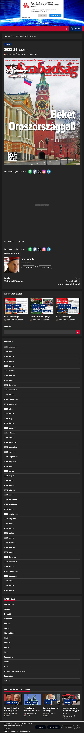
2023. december (10, 500)
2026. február (9, 375)
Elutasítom (54, 727)
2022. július (8, 581)
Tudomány (8, 676)
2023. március (9, 542)
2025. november (10, 390)
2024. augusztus (10, 461)
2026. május (9, 361)
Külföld (9, 311)
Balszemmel (9, 604)
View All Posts (44, 267)
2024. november (10, 447)
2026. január (9, 380)
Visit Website (29, 267)
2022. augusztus (10, 576)
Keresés (7, 326)
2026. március (9, 371)
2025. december (10, 385)
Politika (21, 311)
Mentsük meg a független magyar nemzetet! (70, 710)
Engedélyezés (55, 15)
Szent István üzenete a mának (32, 709)
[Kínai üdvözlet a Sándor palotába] (13, 699)
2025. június (9, 414)
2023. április (9, 538)
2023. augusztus (10, 519)
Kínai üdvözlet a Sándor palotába (11, 709)
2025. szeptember (11, 399)
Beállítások (68, 727)
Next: (68, 281)
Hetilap (7, 44)
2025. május (9, 418)
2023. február (9, 547)
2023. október (9, 509)
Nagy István (10, 319)
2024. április (9, 480)
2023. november (10, 504)
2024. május (9, 476)
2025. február (9, 433)
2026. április (9, 366)
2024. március (9, 485)
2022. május (9, 590)
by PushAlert (26, 17)
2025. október (9, 395)
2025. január (9, 437)
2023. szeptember (11, 514)
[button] (4, 29)
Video (77, 29)
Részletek (7, 728)
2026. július (8, 351)
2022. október (9, 566)
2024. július (8, 466)
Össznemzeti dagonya (40, 316)
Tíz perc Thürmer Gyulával (15, 671)
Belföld (9, 305)
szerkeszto (11, 54)
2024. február (9, 490)
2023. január (9, 552)
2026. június (9, 356)
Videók (7, 681)
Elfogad (40, 727)
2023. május (9, 533)
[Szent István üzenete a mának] (32, 699)
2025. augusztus (10, 404)
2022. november (10, 562)
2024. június (9, 471)
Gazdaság (17, 305)
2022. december (10, 557)
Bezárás (43, 15)
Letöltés (21, 241)
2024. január (9, 495)
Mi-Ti (15, 311)
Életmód (7, 614)
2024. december (10, 442)
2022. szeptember (11, 571)
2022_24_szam (9, 241)
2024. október (9, 452)
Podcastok (8, 657)
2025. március (9, 428)
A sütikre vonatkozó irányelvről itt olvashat (17, 731)
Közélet (7, 638)
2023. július (8, 523)
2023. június (9, 528)
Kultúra (7, 647)
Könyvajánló (9, 633)
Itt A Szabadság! (11, 316)
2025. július (8, 409)
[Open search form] (66, 29)
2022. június (9, 586)
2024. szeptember (11, 456)
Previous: (13, 279)
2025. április (9, 423)
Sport (6, 666)
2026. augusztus (10, 347)
